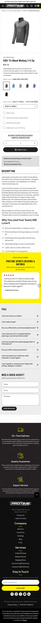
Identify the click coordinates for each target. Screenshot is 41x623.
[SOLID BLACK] (6, 94)
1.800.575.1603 (20, 518)
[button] (27, 6)
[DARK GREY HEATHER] (6, 86)
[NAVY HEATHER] (27, 86)
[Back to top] (36, 495)
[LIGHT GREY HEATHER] (20, 86)
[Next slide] (39, 285)
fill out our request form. (13, 164)
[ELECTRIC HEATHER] (13, 86)
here (24, 620)
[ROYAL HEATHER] (34, 86)
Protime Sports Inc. (17, 602)
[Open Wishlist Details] (31, 6)
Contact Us (20, 515)
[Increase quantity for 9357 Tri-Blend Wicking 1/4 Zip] (35, 143)
